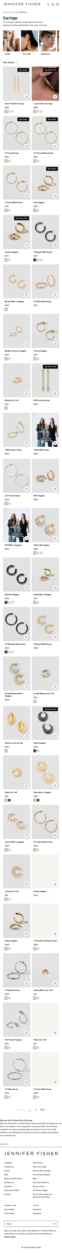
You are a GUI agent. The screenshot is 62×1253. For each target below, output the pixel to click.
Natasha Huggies (12, 594)
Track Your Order (39, 1167)
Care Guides (9, 1213)
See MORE (4, 1144)
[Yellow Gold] (6, 161)
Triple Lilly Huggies (41, 545)
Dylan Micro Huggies (42, 792)
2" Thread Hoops (12, 153)
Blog (35, 1178)
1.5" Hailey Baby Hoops (43, 842)
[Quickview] (26, 97)
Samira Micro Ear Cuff (43, 990)
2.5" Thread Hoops (12, 496)
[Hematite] (35, 260)
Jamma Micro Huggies (14, 842)
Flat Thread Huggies (13, 1040)
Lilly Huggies (39, 202)
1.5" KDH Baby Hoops (42, 301)
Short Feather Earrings (14, 104)
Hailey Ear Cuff (40, 1040)
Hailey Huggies (11, 941)
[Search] (48, 4)
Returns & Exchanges (42, 1171)
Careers (7, 1194)
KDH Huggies (39, 496)
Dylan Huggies (40, 743)
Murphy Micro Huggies (14, 301)
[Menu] (57, 4)
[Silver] (9, 111)
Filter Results (8, 62)
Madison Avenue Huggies (15, 351)
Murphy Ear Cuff (12, 400)
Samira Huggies (11, 252)
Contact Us (9, 1167)
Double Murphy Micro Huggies (14, 694)
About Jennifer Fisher (13, 1178)
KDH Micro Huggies (13, 545)
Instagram (37, 1213)
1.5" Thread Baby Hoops (43, 153)
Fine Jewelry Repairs (41, 1175)
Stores (7, 1171)
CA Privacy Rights (40, 1190)
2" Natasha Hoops (12, 990)
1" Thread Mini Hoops (13, 202)
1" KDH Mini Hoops (41, 450)
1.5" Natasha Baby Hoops (15, 644)
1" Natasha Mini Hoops (43, 252)
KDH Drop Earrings (42, 400)
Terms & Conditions (41, 1182)
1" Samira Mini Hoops (42, 1089)
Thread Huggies (40, 351)
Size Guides (9, 1209)
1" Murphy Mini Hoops (43, 644)
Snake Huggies (40, 891)
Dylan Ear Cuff (11, 792)
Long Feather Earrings (43, 104)
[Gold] (6, 111)
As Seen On (9, 1182)
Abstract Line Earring (14, 743)
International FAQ (11, 1190)
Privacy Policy (39, 1186)
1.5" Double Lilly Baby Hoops (45, 941)
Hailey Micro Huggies (43, 594)
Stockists (8, 1186)
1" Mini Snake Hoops (13, 450)
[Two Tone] (12, 111)
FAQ (6, 1175)
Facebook (37, 1209)
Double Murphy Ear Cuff (44, 693)
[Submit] (54, 1224)
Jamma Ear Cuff (12, 891)
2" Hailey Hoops (11, 1089)
